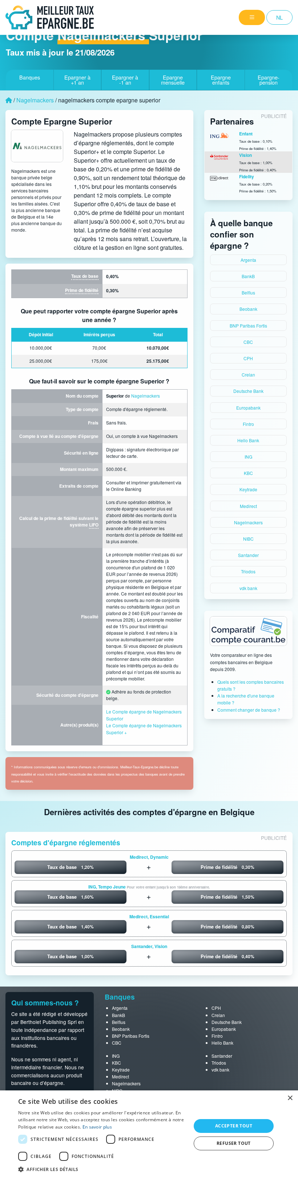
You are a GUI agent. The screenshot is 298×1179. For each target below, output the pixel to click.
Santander (248, 555)
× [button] (290, 1098)
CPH (248, 358)
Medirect (248, 506)
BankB (248, 276)
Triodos (248, 571)
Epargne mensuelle (173, 79)
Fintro (248, 424)
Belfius (248, 292)
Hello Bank (248, 440)
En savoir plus (97, 1127)
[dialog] (149, 1134)
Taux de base (84, 276)
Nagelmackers (35, 100)
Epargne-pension (268, 79)
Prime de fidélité (81, 290)
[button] (102, 1169)
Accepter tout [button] (233, 1126)
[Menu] (252, 17)
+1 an (77, 79)
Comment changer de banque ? (248, 710)
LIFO (93, 524)
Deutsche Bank (248, 391)
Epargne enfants (221, 79)
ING (248, 457)
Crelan (248, 374)
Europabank (248, 407)
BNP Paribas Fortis (248, 325)
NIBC (248, 539)
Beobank (248, 309)
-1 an (125, 79)
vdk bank (248, 588)
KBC (248, 473)
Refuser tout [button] (234, 1143)
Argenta (248, 260)
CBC (248, 342)
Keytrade (248, 489)
